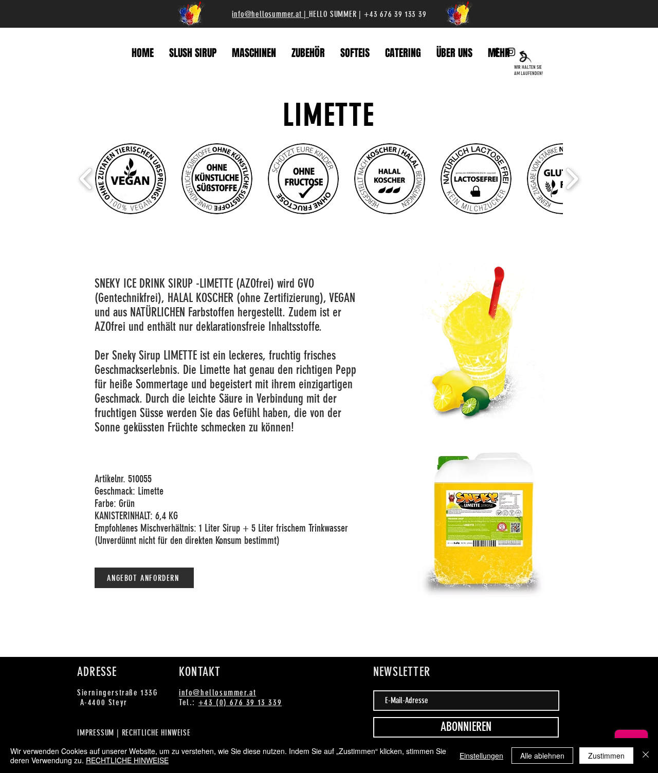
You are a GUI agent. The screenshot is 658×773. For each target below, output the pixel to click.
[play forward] (571, 179)
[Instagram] (511, 52)
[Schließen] (645, 755)
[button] (130, 178)
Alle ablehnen (542, 755)
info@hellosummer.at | (270, 14)
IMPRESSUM (97, 733)
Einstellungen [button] (481, 755)
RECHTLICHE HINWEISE (156, 733)
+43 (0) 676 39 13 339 (240, 702)
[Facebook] (496, 52)
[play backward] (86, 179)
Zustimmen (606, 755)
